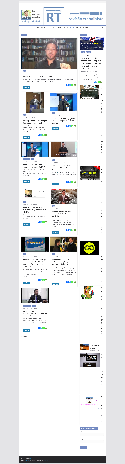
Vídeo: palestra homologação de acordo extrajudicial (35, 121)
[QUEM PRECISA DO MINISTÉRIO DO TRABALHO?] (84, 348)
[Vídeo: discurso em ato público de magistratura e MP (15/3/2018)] (35, 194)
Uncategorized (26, 159)
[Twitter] (70, 85)
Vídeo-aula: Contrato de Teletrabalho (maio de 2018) (34, 165)
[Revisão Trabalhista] (62, 8)
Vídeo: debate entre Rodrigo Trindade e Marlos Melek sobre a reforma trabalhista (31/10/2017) (34, 263)
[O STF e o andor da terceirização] (90, 410)
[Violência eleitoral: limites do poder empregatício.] (90, 373)
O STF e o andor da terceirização (102, 404)
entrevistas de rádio (55, 27)
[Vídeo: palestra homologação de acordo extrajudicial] (35, 102)
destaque (88, 52)
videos (72, 27)
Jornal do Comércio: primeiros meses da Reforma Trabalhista (35, 313)
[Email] (75, 85)
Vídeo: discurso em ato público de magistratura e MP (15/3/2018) (35, 209)
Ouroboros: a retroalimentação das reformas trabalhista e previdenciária (102, 258)
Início (33, 27)
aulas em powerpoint (82, 27)
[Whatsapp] (72, 85)
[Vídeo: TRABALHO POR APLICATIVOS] (49, 53)
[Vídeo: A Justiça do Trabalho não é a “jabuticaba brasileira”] (64, 196)
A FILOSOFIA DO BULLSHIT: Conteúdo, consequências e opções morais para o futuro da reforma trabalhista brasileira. (91, 62)
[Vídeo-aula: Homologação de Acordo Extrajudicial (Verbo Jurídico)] (64, 101)
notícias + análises (42, 27)
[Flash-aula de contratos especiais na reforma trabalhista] (64, 149)
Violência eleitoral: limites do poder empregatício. (102, 367)
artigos (66, 27)
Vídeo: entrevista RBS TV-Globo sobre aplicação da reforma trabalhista (62, 261)
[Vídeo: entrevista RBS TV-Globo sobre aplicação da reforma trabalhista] (64, 244)
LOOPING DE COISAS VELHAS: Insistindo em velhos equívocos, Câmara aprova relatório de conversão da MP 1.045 (102, 197)
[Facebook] (67, 85)
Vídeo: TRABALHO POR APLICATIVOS (38, 76)
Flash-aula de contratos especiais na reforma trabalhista (61, 167)
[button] (89, 28)
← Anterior (24, 336)
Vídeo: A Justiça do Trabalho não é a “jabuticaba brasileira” (63, 213)
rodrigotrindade (35, 73)
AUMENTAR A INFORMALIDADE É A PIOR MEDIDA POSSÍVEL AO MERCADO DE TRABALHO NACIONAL (102, 309)
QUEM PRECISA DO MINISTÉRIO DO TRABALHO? (94, 347)
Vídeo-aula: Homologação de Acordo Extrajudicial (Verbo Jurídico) (63, 120)
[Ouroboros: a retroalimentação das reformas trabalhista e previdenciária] (89, 263)
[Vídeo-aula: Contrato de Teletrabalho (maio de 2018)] (35, 149)
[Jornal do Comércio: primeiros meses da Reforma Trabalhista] (35, 295)
